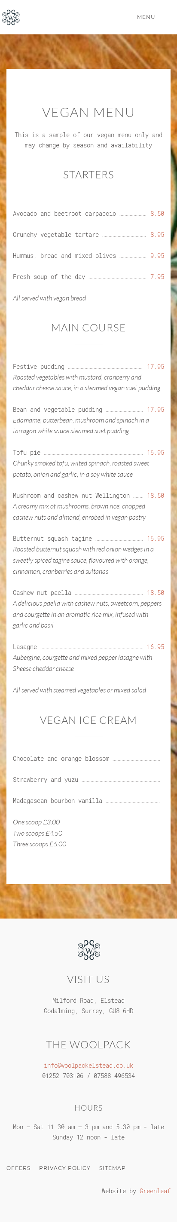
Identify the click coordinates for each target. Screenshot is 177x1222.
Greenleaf (155, 1191)
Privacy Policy (65, 1168)
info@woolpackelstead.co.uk (88, 1065)
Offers (18, 1168)
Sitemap (112, 1168)
